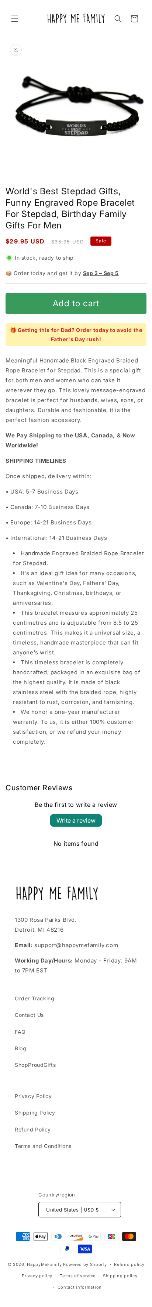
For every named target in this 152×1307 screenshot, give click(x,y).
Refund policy (129, 1264)
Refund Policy (33, 1129)
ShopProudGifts (35, 1065)
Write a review (76, 820)
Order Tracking (34, 998)
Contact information (80, 1287)
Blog (20, 1048)
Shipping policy (120, 1275)
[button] (15, 19)
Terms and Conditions (43, 1146)
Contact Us (29, 1015)
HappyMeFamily (44, 1264)
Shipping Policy (35, 1112)
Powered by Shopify (85, 1264)
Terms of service (78, 1275)
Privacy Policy (33, 1096)
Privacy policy (37, 1275)
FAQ (20, 1032)
